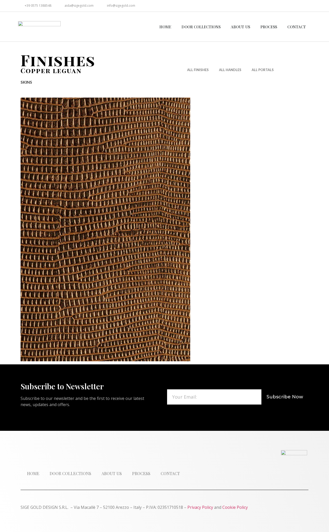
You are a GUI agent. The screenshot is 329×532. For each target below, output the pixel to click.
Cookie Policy (235, 507)
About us (240, 26)
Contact (296, 26)
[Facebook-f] (271, 6)
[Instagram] (293, 6)
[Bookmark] (305, 6)
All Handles (230, 70)
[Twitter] (282, 6)
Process (268, 26)
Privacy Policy (200, 507)
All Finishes (198, 70)
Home (165, 26)
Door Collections (201, 26)
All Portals (263, 70)
